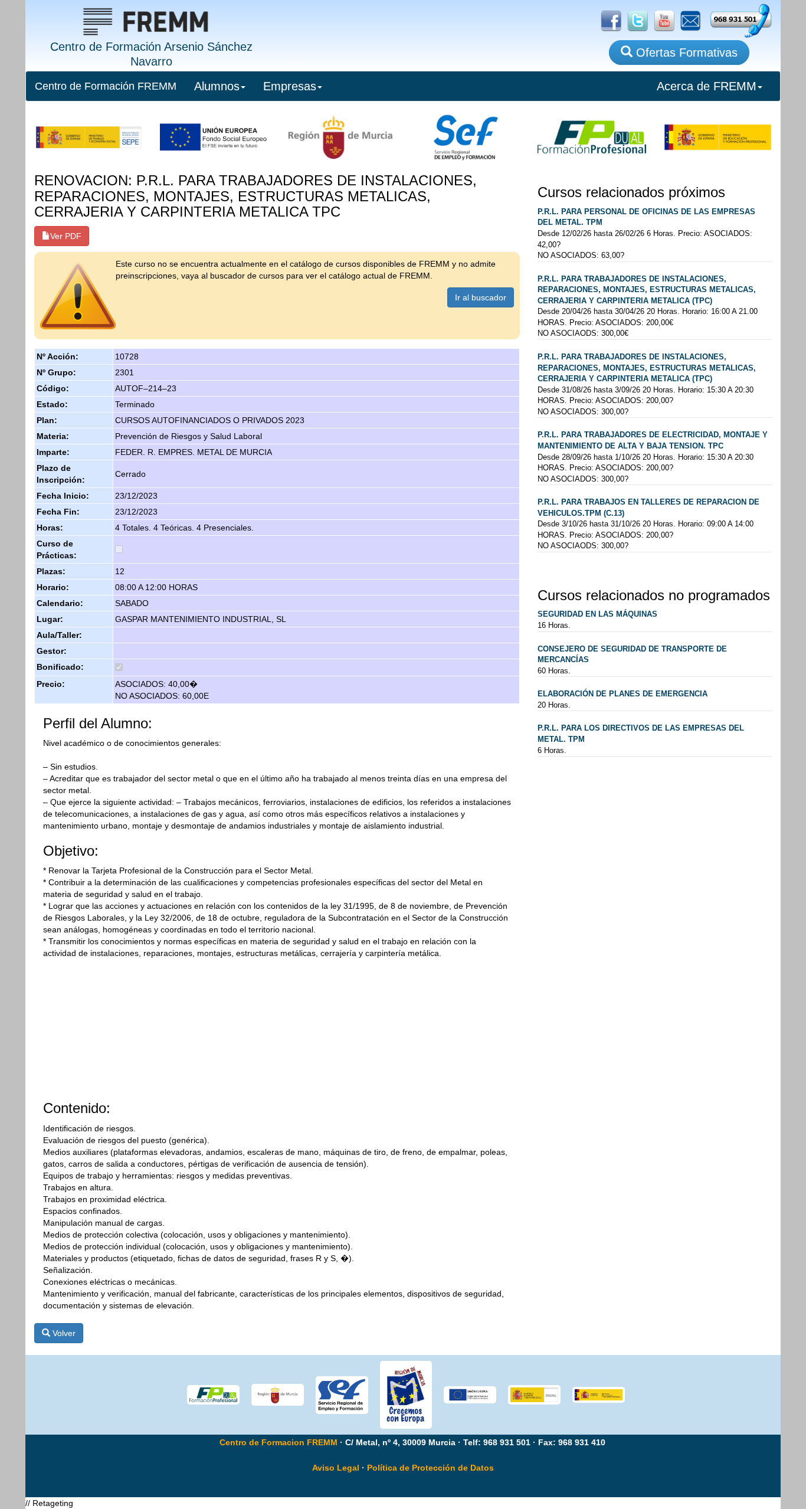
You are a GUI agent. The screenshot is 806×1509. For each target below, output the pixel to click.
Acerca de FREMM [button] (706, 86)
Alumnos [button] (217, 86)
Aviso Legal (335, 1467)
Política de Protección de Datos (430, 1467)
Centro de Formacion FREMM (278, 1442)
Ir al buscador (480, 297)
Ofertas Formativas (685, 52)
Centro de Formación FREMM (105, 86)
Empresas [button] (289, 86)
